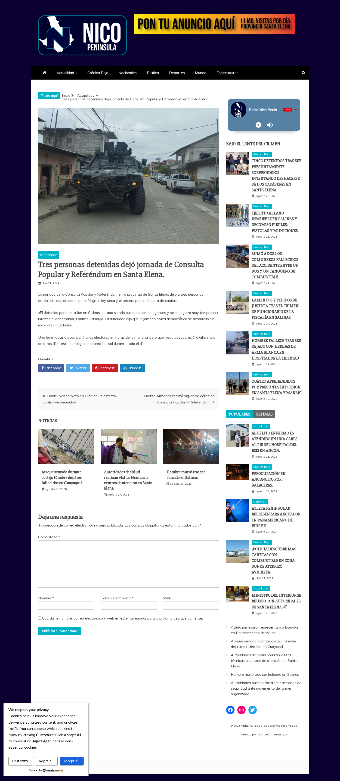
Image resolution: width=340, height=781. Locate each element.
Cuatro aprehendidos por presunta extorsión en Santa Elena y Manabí (277, 387)
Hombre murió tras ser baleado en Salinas (186, 474)
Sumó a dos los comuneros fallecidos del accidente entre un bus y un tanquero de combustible (275, 265)
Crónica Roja (97, 72)
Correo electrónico (117, 598)
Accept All (72, 761)
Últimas (264, 414)
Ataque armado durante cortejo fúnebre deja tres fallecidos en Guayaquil (62, 477)
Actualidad (65, 72)
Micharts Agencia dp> (272, 734)
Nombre (46, 598)
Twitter (79, 368)
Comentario (49, 537)
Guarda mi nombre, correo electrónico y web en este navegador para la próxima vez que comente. (122, 618)
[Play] (258, 124)
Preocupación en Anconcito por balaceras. (269, 479)
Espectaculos (227, 72)
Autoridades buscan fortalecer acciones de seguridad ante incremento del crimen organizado (266, 688)
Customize (20, 761)
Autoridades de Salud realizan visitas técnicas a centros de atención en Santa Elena (128, 480)
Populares (239, 414)
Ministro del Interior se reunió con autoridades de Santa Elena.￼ (276, 601)
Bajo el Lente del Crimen (253, 144)
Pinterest (106, 368)
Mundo (200, 72)
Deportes (177, 72)
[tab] (239, 414)
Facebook (52, 368)
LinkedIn (134, 368)
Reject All (46, 761)
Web (167, 598)
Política (153, 72)
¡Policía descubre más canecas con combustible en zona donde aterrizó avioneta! (274, 560)
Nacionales (127, 72)
